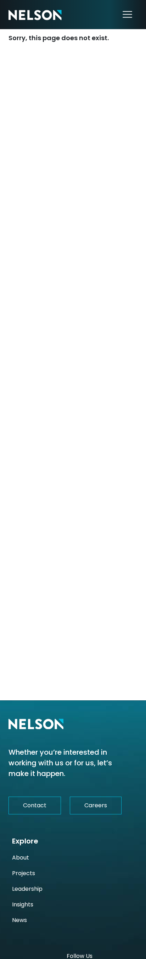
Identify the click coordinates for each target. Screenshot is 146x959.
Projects (23, 873)
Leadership (27, 889)
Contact (34, 805)
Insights (22, 904)
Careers (95, 805)
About (20, 857)
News (19, 920)
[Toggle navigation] (127, 14)
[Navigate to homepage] (35, 14)
